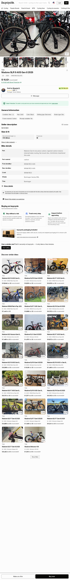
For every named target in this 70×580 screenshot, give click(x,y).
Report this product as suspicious (14, 199)
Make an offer (18, 576)
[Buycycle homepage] (7, 2)
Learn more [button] (55, 103)
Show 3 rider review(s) (8, 142)
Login (59, 3)
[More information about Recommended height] (14, 136)
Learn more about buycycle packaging (26, 237)
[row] (52, 259)
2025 (7, 75)
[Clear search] (49, 3)
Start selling (6, 248)
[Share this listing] (67, 70)
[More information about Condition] (13, 114)
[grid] (52, 259)
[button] (6, 283)
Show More (35, 457)
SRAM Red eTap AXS (16, 75)
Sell (66, 3)
